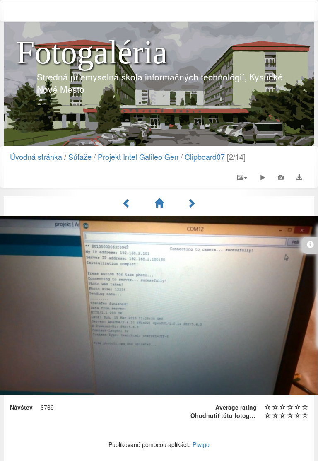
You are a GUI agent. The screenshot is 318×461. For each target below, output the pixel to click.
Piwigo (201, 444)
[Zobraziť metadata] (281, 177)
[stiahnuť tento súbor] (299, 177)
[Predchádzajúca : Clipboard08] (128, 203)
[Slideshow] (262, 177)
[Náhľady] (160, 203)
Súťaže (80, 156)
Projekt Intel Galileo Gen (138, 156)
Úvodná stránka (36, 156)
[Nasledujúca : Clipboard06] (191, 203)
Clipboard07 (205, 156)
